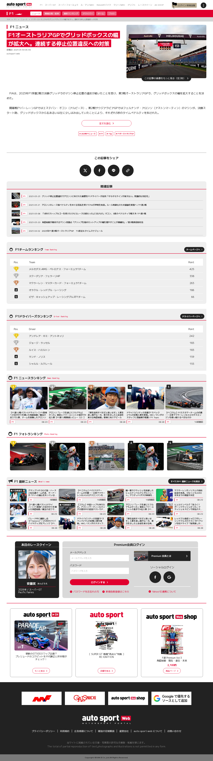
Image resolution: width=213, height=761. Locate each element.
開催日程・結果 (52, 13)
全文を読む (105, 123)
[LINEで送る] (113, 170)
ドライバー (88, 13)
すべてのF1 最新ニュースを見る (185, 481)
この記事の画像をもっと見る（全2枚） (165, 78)
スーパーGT (50, 4)
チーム (101, 13)
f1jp (110, 133)
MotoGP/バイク (104, 4)
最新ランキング (71, 13)
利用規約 (64, 731)
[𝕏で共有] (85, 170)
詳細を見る (105, 670)
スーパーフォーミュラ (68, 4)
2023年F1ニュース (88, 133)
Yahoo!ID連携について (164, 591)
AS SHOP (159, 4)
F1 (41, 4)
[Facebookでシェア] (99, 170)
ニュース (36, 13)
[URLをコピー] (128, 170)
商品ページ (171, 670)
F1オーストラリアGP (126, 133)
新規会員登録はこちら (117, 591)
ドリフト (132, 4)
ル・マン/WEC (87, 4)
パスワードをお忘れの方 (86, 591)
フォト (112, 13)
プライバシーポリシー (43, 731)
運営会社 (124, 731)
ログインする (98, 582)
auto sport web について (148, 731)
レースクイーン (145, 4)
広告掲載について (83, 731)
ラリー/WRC (119, 4)
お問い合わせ (174, 731)
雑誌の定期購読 (106, 731)
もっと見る (40, 670)
